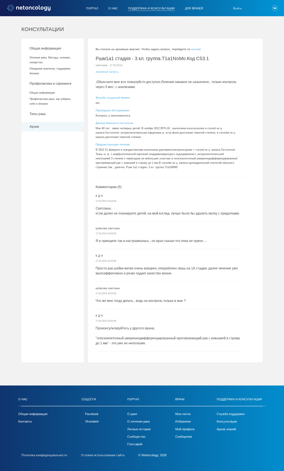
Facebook (92, 414)
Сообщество (136, 436)
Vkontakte (92, 421)
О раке (132, 414)
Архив (34, 126)
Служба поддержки (230, 414)
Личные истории (139, 429)
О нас (113, 8)
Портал (92, 8)
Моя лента (182, 414)
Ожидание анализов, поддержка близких (50, 71)
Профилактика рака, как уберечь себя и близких (50, 101)
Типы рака (38, 114)
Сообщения (183, 436)
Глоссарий (134, 444)
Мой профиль (185, 429)
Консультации (227, 421)
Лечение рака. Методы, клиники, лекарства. (50, 60)
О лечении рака (138, 421)
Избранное (183, 421)
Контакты (25, 421)
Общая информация (45, 48)
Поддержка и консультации (151, 8)
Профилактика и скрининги (50, 83)
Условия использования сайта (102, 455)
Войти (237, 8)
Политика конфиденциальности (44, 455)
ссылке (196, 49)
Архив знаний (226, 429)
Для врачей (194, 8)
